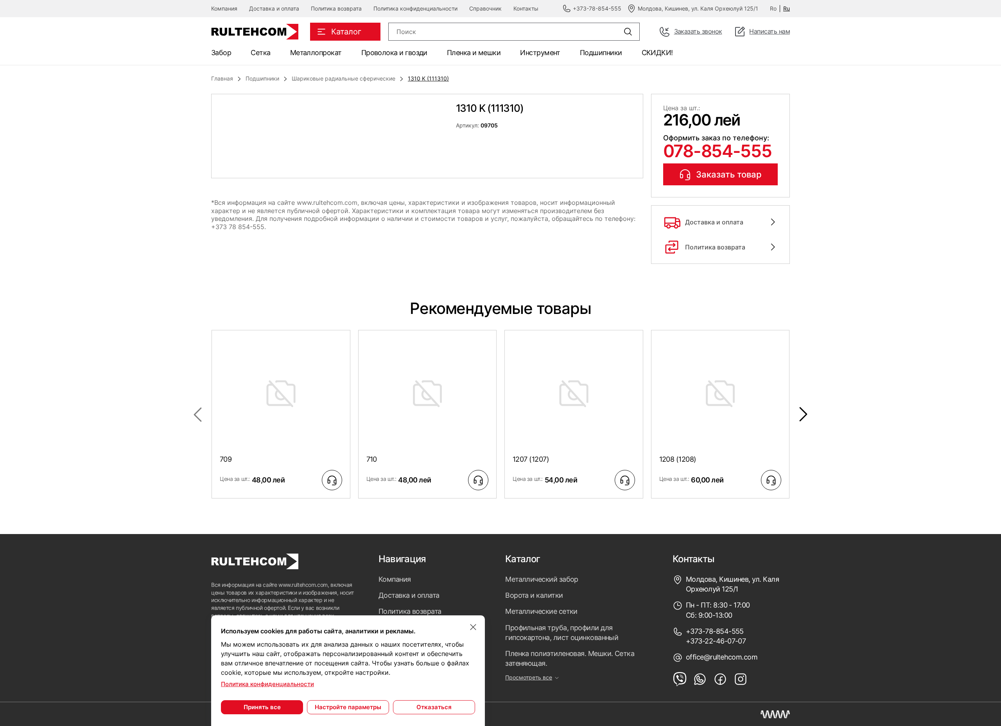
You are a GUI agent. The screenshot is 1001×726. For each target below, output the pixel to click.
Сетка (260, 52)
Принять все (262, 707)
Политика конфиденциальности (415, 8)
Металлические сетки (541, 611)
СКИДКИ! (657, 52)
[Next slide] (803, 414)
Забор (221, 52)
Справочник (485, 8)
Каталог (522, 559)
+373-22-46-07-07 (716, 641)
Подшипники (601, 52)
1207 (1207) (531, 459)
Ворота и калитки (534, 595)
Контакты (525, 8)
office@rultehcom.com (721, 657)
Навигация (402, 559)
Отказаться (434, 707)
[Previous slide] (197, 414)
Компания (224, 8)
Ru (786, 8)
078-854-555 (717, 150)
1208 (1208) (677, 459)
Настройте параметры (348, 707)
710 (371, 459)
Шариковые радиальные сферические (343, 78)
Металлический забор (541, 579)
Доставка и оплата (274, 8)
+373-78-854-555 (715, 631)
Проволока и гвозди (394, 52)
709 (225, 459)
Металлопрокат (316, 52)
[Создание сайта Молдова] (775, 714)
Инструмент (540, 52)
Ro (773, 8)
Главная (222, 78)
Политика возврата (336, 8)
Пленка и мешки (473, 52)
